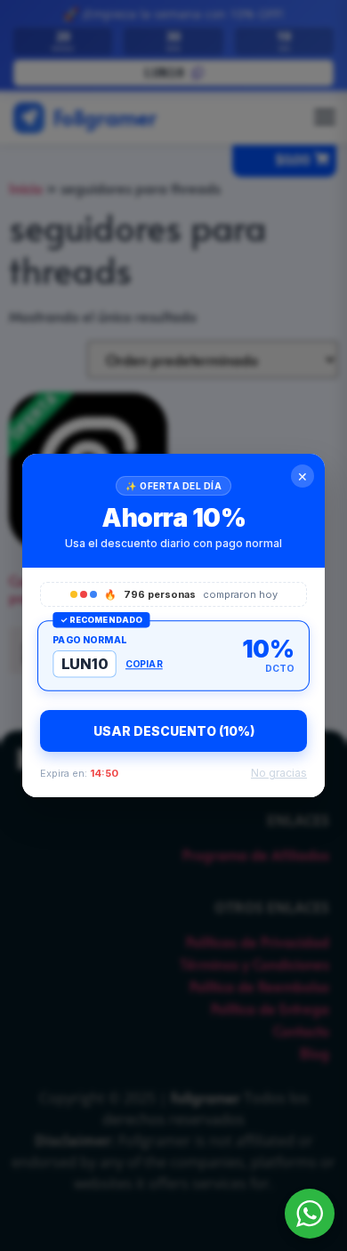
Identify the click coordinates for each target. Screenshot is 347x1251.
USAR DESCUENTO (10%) (173, 730)
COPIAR (144, 663)
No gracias (279, 772)
